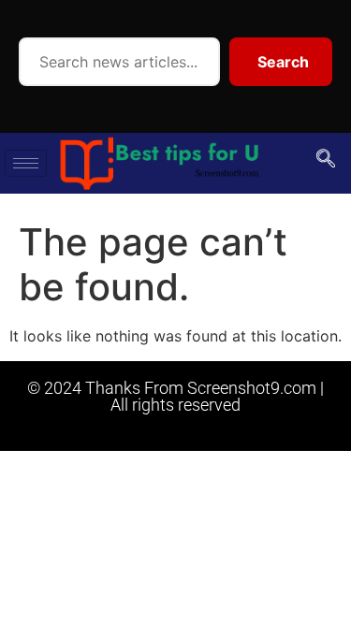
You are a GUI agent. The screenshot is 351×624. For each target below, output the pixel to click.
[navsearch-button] (325, 160)
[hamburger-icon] (26, 163)
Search (283, 61)
